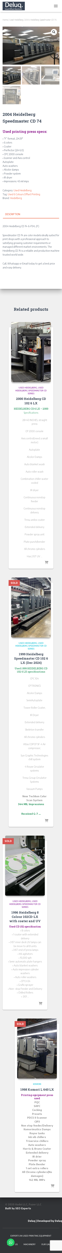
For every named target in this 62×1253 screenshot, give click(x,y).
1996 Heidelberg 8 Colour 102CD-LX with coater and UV (25, 916)
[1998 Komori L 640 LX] (37, 1049)
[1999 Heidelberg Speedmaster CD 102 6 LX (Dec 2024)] (31, 607)
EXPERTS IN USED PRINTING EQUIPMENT (31, 1235)
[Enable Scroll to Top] (55, 1246)
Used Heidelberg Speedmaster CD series (31, 390)
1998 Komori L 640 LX (37, 1089)
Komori (37, 1084)
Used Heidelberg (16, 20)
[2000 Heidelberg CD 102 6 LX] (31, 352)
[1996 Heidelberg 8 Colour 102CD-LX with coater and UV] (25, 866)
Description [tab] (12, 214)
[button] (54, 32)
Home (5, 20)
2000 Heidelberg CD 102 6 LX (31, 401)
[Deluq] (15, 6)
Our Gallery (48, 1244)
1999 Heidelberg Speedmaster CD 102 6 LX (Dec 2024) (31, 658)
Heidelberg (16, 198)
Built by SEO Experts (18, 1208)
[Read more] (46, 562)
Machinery (29, 1244)
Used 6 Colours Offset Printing (24, 194)
